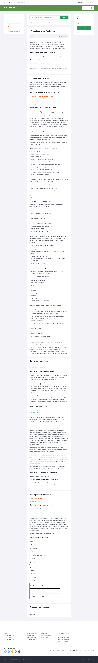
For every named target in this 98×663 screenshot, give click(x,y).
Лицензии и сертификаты (63, 639)
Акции (52, 8)
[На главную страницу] (9, 8)
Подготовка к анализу (12, 26)
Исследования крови (18, 623)
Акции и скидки (30, 635)
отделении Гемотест (45, 63)
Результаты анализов (46, 635)
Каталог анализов (31, 633)
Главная (6, 623)
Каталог (11, 623)
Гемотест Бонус (44, 637)
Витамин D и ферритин (41, 22)
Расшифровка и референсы (13, 31)
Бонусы (89, 2)
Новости (59, 635)
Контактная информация (63, 637)
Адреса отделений (31, 637)
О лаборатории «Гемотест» (64, 633)
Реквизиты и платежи (63, 641)
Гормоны (27, 623)
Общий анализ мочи (52, 22)
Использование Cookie (88, 650)
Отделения (59, 8)
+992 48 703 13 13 (10, 2)
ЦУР (80, 650)
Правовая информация (72, 650)
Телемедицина (44, 633)
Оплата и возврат (61, 650)
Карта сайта (52, 650)
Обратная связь (31, 639)
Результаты (81, 2)
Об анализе (9, 20)
